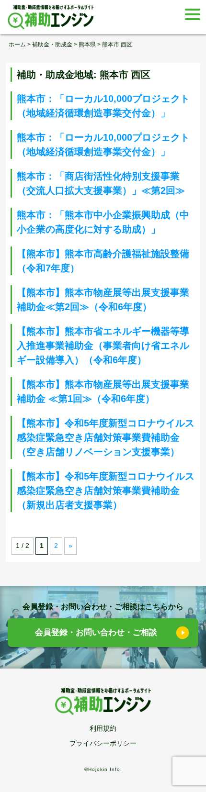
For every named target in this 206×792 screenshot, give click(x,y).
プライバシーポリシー (103, 743)
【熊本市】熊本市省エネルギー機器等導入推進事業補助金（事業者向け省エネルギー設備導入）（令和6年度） (103, 345)
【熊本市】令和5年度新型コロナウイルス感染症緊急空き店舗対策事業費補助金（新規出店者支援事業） (106, 490)
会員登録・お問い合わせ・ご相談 (96, 632)
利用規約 (103, 728)
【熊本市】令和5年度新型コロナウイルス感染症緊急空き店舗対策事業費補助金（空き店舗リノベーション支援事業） (106, 437)
